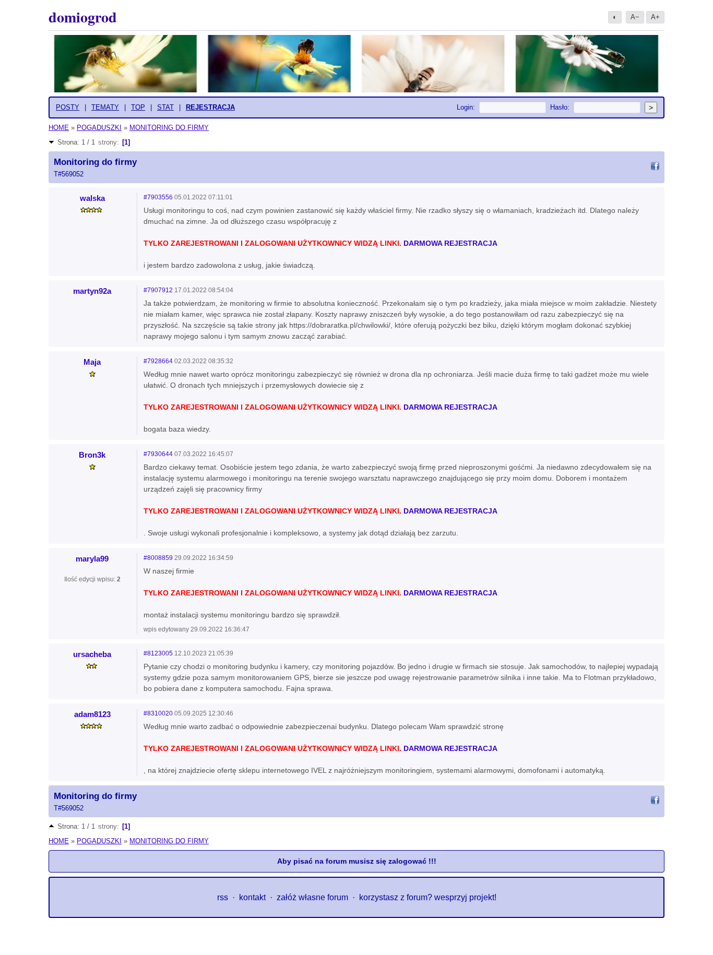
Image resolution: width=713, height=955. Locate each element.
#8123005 (158, 653)
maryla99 (92, 558)
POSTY (67, 107)
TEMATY (105, 107)
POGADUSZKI (99, 128)
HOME (59, 128)
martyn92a (92, 290)
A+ (655, 17)
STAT (165, 107)
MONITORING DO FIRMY (169, 128)
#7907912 (158, 290)
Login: (466, 107)
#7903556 (158, 197)
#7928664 (158, 361)
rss (222, 897)
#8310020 (158, 713)
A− (635, 17)
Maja (92, 361)
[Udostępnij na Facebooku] (655, 167)
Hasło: (559, 107)
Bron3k (92, 454)
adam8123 (92, 714)
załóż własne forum (312, 897)
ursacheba (92, 654)
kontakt (252, 897)
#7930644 (158, 454)
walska (92, 198)
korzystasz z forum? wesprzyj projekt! (427, 897)
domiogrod (83, 17)
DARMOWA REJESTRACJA (450, 243)
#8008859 (158, 558)
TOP (138, 107)
